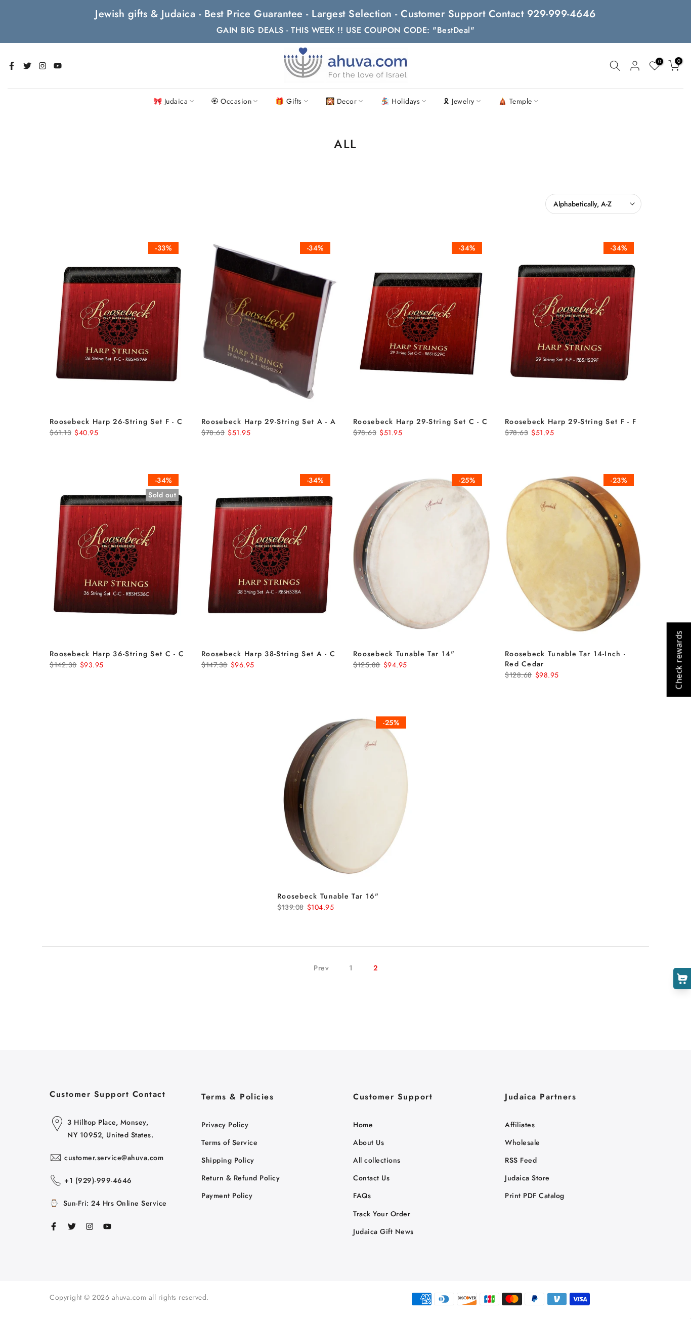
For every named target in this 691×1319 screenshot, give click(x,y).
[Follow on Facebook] (12, 66)
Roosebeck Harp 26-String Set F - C (116, 421)
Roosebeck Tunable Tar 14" (404, 654)
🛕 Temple (515, 101)
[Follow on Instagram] (42, 66)
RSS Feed (521, 1160)
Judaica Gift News (383, 1231)
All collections (377, 1160)
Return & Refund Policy (240, 1178)
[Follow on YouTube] (58, 66)
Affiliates (520, 1125)
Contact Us (371, 1178)
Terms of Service (229, 1142)
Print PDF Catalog (535, 1195)
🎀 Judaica (170, 101)
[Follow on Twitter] (27, 66)
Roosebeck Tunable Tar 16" (328, 896)
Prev (321, 968)
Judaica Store (527, 1178)
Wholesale (522, 1142)
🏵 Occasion (231, 101)
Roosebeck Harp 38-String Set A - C (268, 654)
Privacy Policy (224, 1125)
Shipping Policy (227, 1160)
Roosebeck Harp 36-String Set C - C (117, 654)
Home (363, 1125)
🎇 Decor (341, 101)
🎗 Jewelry (459, 101)
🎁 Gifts (288, 101)
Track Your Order (381, 1214)
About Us (368, 1142)
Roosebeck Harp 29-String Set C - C (420, 421)
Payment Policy (226, 1195)
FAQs (362, 1195)
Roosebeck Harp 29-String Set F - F (570, 421)
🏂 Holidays (400, 101)
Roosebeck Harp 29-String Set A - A (268, 421)
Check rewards (678, 659)
